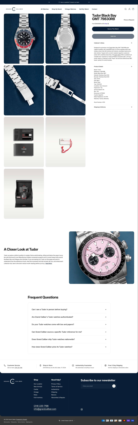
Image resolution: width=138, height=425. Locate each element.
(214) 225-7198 (18, 367)
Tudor (110, 47)
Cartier (36, 389)
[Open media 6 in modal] (66, 142)
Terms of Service (56, 386)
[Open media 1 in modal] (24, 39)
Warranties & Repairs (58, 397)
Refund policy (7, 421)
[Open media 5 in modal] (24, 142)
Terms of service (21, 421)
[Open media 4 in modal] (66, 90)
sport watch (117, 54)
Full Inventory (38, 397)
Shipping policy (29, 421)
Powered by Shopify (21, 419)
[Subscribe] (114, 386)
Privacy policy (14, 421)
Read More (49, 263)
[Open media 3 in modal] (24, 90)
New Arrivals (38, 386)
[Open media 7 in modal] (24, 194)
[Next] (89, 2)
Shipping (54, 392)
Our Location (38, 384)
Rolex (35, 395)
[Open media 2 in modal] (66, 39)
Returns (53, 395)
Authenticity (55, 389)
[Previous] (49, 2)
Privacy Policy (56, 384)
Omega (36, 392)
